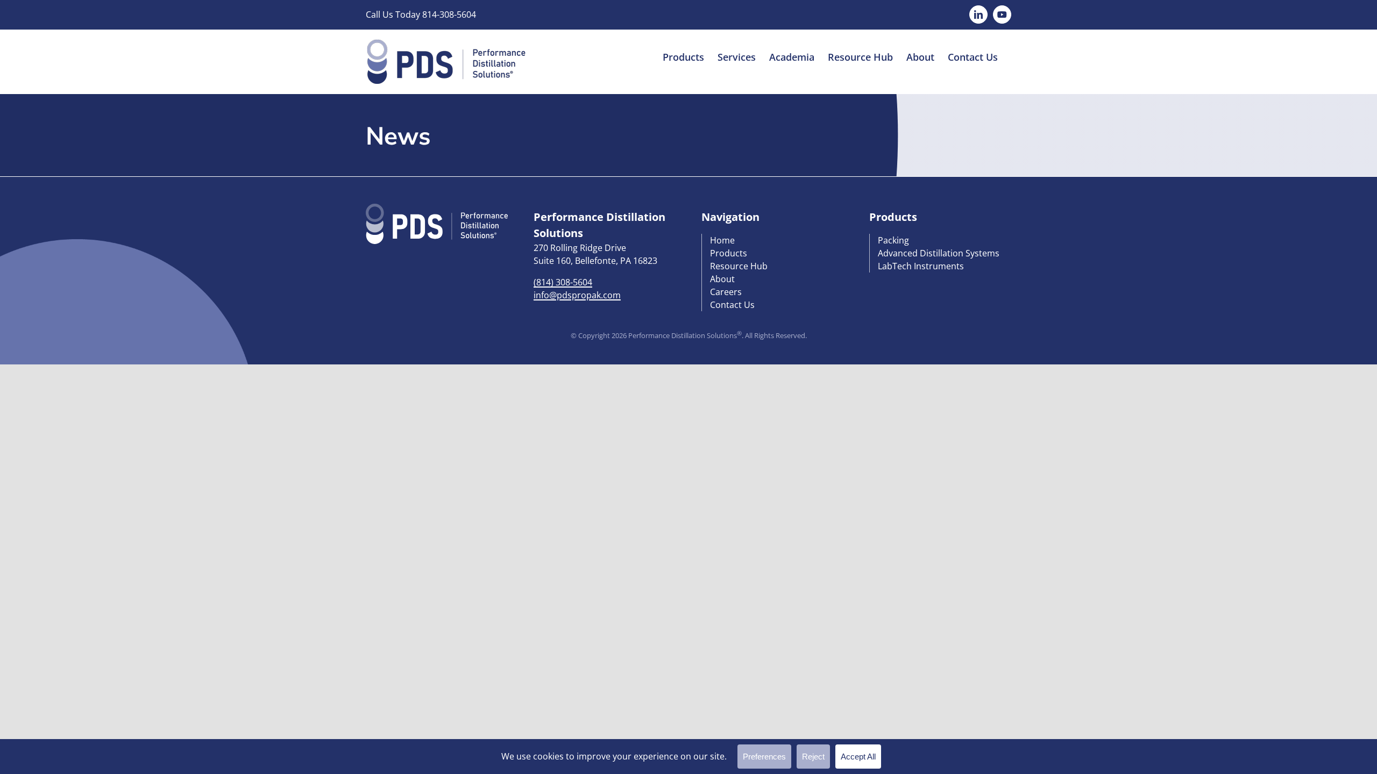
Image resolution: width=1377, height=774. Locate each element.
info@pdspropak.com (577, 295)
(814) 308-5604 (563, 282)
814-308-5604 (449, 14)
